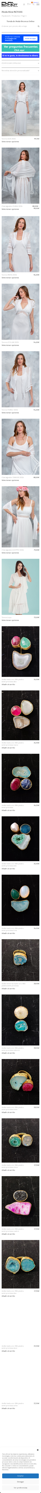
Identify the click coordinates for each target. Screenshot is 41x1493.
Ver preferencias (20, 1487)
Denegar (20, 1482)
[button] (38, 1450)
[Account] (24, 4)
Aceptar (20, 1476)
